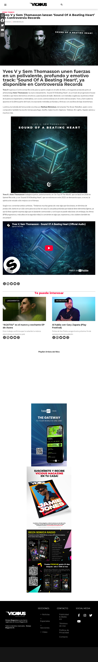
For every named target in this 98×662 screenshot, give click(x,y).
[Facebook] (7, 283)
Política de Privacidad (64, 631)
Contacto (63, 637)
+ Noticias (45, 614)
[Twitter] (11, 283)
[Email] (14, 283)
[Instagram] (18, 283)
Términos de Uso (63, 624)
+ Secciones (44, 626)
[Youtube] (79, 621)
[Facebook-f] (79, 615)
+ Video (43, 632)
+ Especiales (45, 620)
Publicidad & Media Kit (64, 616)
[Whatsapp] (4, 283)
